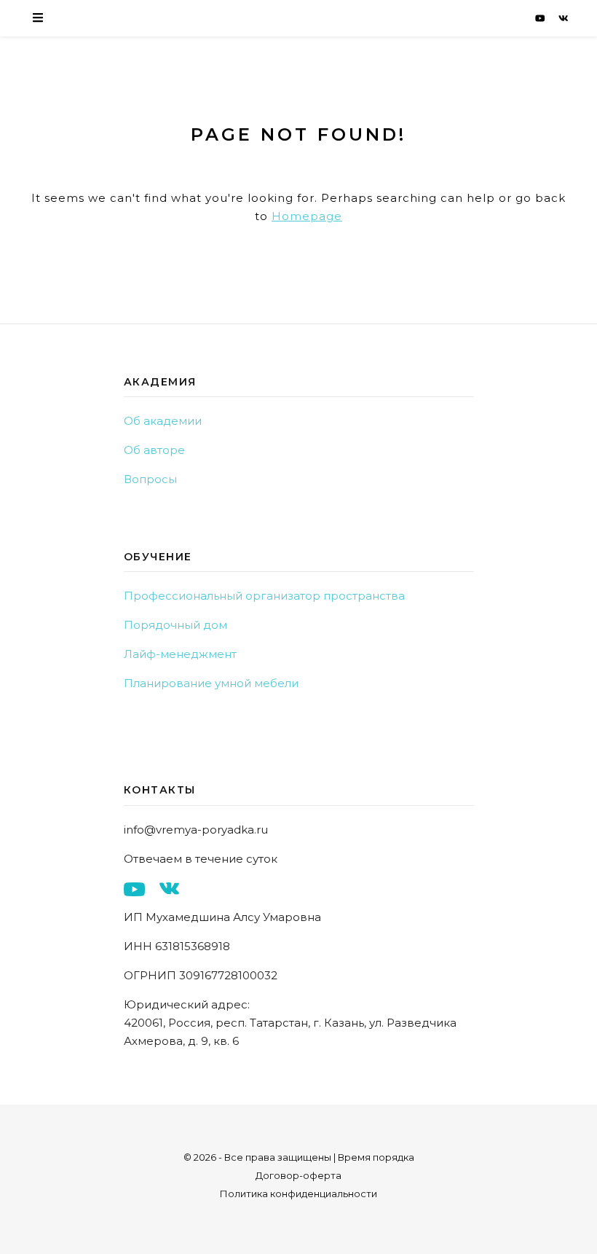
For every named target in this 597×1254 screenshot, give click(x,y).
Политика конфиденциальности (298, 1193)
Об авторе (154, 450)
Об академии (163, 421)
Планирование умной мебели (211, 683)
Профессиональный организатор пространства (264, 596)
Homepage (307, 216)
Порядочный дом (175, 625)
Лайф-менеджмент (180, 654)
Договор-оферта (298, 1175)
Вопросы (150, 479)
